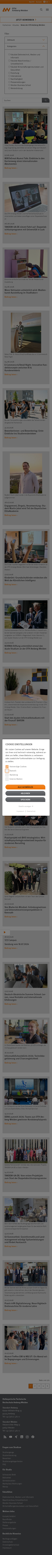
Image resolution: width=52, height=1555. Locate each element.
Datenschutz (31, 811)
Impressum (20, 811)
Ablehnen (25, 793)
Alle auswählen (25, 787)
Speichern (25, 799)
